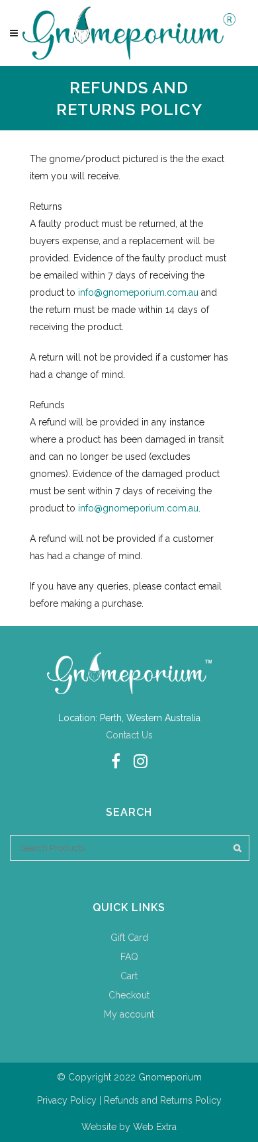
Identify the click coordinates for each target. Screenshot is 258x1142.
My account (129, 1014)
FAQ (129, 956)
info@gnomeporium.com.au (138, 292)
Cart (129, 976)
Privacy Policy (67, 1100)
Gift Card (129, 937)
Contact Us (129, 735)
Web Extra (155, 1126)
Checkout (129, 995)
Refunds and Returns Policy (163, 1100)
